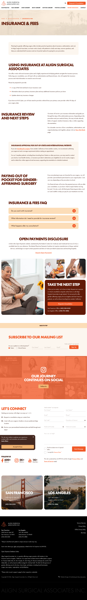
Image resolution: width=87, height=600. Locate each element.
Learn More (4, 441)
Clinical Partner (22, 348)
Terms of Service (49, 461)
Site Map (83, 532)
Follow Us (43, 386)
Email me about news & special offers (55, 448)
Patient (12, 348)
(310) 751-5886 (64, 311)
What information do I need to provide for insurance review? (33, 218)
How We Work (80, 130)
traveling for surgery (23, 149)
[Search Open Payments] (43, 253)
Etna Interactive (82, 577)
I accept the (50, 452)
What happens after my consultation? (24, 226)
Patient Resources (13, 18)
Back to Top (43, 325)
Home (3, 18)
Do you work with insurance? (21, 211)
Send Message (78, 449)
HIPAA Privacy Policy (80, 529)
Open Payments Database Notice (10, 551)
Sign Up (73, 347)
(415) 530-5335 (65, 308)
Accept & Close (17, 447)
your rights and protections (18, 546)
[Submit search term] (65, 3)
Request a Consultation (65, 304)
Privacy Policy (76, 459)
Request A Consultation (76, 3)
